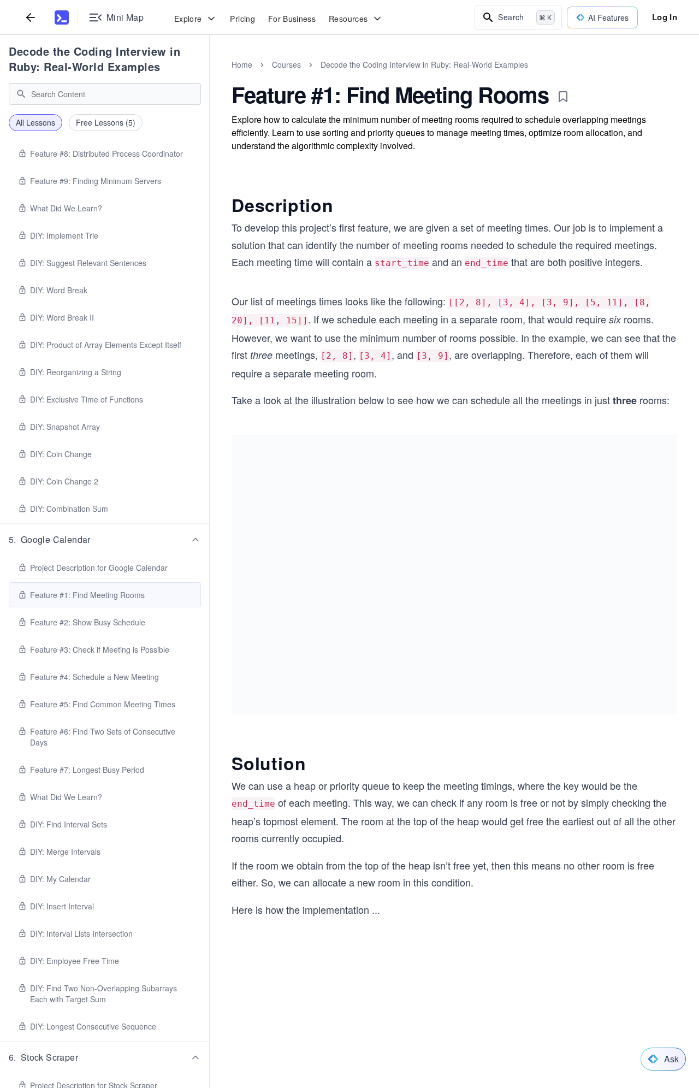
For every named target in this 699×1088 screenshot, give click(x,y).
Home (242, 64)
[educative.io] (62, 17)
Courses (286, 64)
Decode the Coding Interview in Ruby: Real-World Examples (94, 58)
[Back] (30, 17)
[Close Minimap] (209, 76)
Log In (664, 17)
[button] (105, 539)
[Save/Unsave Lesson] (563, 96)
